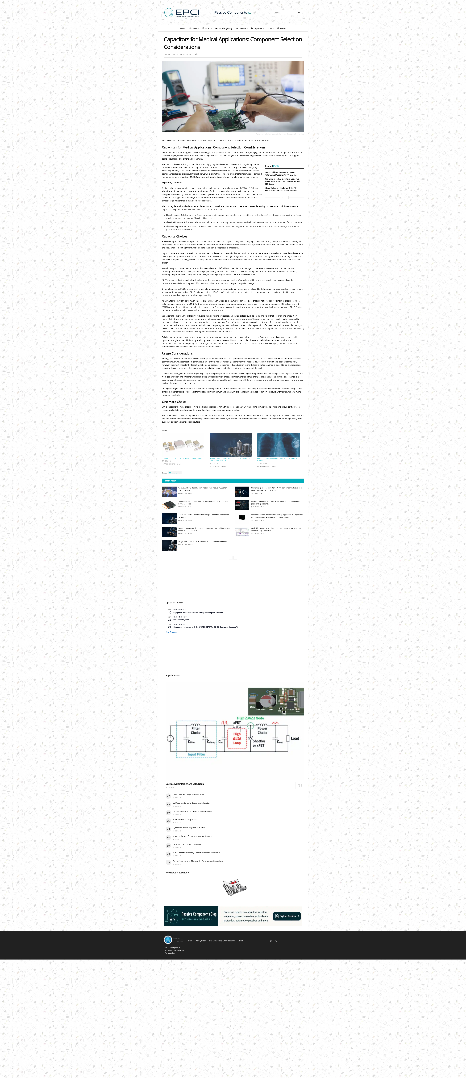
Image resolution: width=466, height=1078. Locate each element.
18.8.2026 (255, 534)
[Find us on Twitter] (276, 940)
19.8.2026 (255, 520)
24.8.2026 (255, 493)
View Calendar (171, 632)
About (240, 941)
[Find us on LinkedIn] (271, 941)
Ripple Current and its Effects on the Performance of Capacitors (198, 861)
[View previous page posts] (282, 197)
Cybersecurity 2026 (181, 619)
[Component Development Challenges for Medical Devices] (280, 445)
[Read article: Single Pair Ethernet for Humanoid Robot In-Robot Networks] (169, 545)
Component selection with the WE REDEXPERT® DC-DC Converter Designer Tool (206, 627)
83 (191, 520)
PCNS (269, 28)
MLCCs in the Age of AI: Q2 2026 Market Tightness (192, 836)
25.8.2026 (183, 493)
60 (263, 520)
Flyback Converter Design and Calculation (189, 828)
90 (263, 507)
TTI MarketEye (174, 473)
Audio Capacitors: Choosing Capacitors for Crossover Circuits (196, 853)
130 (191, 544)
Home (182, 28)
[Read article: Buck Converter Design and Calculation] (235, 731)
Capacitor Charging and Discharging (187, 844)
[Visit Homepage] (233, 12)
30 (263, 534)
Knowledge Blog (225, 28)
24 (191, 493)
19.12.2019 (167, 54)
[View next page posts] (287, 197)
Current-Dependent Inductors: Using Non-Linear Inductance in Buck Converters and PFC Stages (282, 181)
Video (207, 28)
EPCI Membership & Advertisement (222, 941)
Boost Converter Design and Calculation (188, 795)
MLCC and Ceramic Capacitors (184, 819)
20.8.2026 (255, 507)
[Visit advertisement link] (233, 916)
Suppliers (258, 28)
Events (283, 28)
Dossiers (242, 28)
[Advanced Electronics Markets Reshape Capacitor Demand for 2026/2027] (232, 445)
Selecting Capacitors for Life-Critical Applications (182, 458)
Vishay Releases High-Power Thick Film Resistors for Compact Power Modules (281, 189)
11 (191, 507)
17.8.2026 (183, 544)
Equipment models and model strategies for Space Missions (198, 612)
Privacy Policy (201, 941)
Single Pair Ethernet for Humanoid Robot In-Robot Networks (202, 541)
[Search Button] (299, 12)
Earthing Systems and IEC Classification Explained (192, 811)
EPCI (166, 948)
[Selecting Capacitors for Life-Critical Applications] (184, 445)
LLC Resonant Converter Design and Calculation (191, 803)
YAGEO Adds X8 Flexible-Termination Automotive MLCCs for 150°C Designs (280, 173)
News (195, 28)
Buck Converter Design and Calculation (185, 783)
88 (191, 534)
